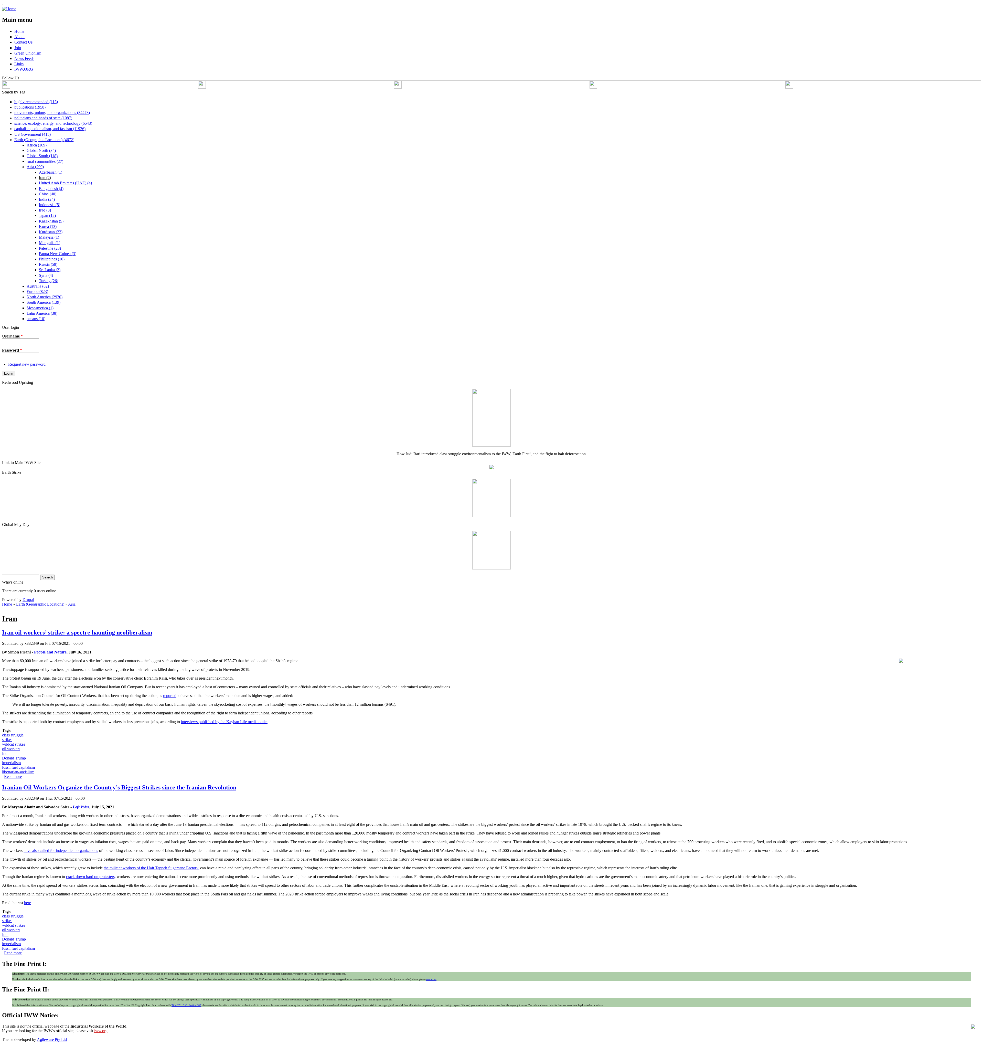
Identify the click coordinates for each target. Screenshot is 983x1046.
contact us (431, 979)
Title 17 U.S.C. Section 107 (186, 1005)
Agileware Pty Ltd (52, 1039)
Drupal (28, 599)
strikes (7, 739)
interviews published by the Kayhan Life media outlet (224, 722)
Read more (13, 776)
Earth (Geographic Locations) (40, 604)
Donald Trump (14, 758)
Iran (5, 753)
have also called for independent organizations (61, 850)
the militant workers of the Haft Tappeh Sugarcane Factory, (151, 868)
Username (12, 336)
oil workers (11, 749)
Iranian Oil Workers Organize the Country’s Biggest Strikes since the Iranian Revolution (119, 787)
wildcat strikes (13, 744)
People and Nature (50, 652)
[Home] (9, 9)
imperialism (11, 762)
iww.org (101, 1031)
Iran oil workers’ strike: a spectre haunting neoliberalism (77, 632)
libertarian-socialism (18, 772)
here (27, 903)
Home (7, 604)
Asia (72, 604)
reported (169, 695)
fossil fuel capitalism (18, 767)
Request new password (27, 364)
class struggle (13, 735)
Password (12, 350)
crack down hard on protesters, (91, 876)
